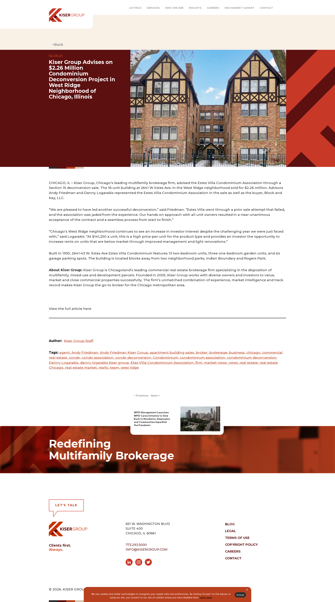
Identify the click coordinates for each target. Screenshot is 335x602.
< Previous (141, 395)
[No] (247, 589)
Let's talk (66, 505)
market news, (216, 363)
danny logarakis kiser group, (105, 363)
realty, (104, 367)
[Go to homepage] (64, 14)
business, (237, 352)
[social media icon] (130, 563)
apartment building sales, (173, 352)
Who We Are (174, 7)
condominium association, (203, 357)
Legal (230, 531)
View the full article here (70, 309)
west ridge (130, 367)
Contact (266, 7)
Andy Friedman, (86, 352)
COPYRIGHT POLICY (241, 545)
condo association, (98, 357)
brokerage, (219, 352)
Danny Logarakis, (64, 363)
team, (115, 367)
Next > (155, 395)
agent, (65, 352)
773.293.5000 (136, 545)
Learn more (206, 597)
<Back (57, 44)
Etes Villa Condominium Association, (163, 363)
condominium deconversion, (252, 357)
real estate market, (82, 367)
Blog (230, 524)
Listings (135, 7)
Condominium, (166, 357)
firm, (199, 363)
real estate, (250, 363)
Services (153, 7)
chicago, (254, 352)
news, (234, 363)
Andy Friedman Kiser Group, (125, 352)
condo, (75, 357)
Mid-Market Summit (239, 7)
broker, (202, 352)
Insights (195, 7)
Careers (213, 7)
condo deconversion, (134, 357)
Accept (240, 594)
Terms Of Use (237, 538)
